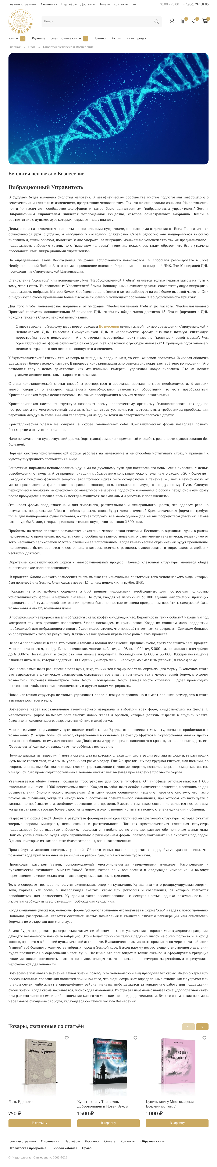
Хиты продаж (136, 38)
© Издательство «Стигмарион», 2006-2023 (37, 1157)
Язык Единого (20, 1102)
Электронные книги (65, 38)
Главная (14, 47)
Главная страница (22, 4)
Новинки (100, 38)
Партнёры (69, 4)
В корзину (39, 1123)
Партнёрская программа (27, 1148)
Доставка (88, 4)
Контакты (121, 4)
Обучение (38, 38)
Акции (116, 38)
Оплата (104, 4)
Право (87, 1148)
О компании (48, 4)
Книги (13, 38)
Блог (31, 47)
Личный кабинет (64, 1148)
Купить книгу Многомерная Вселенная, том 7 (170, 1104)
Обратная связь (152, 1141)
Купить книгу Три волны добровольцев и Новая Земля (102, 1104)
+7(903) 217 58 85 (196, 4)
